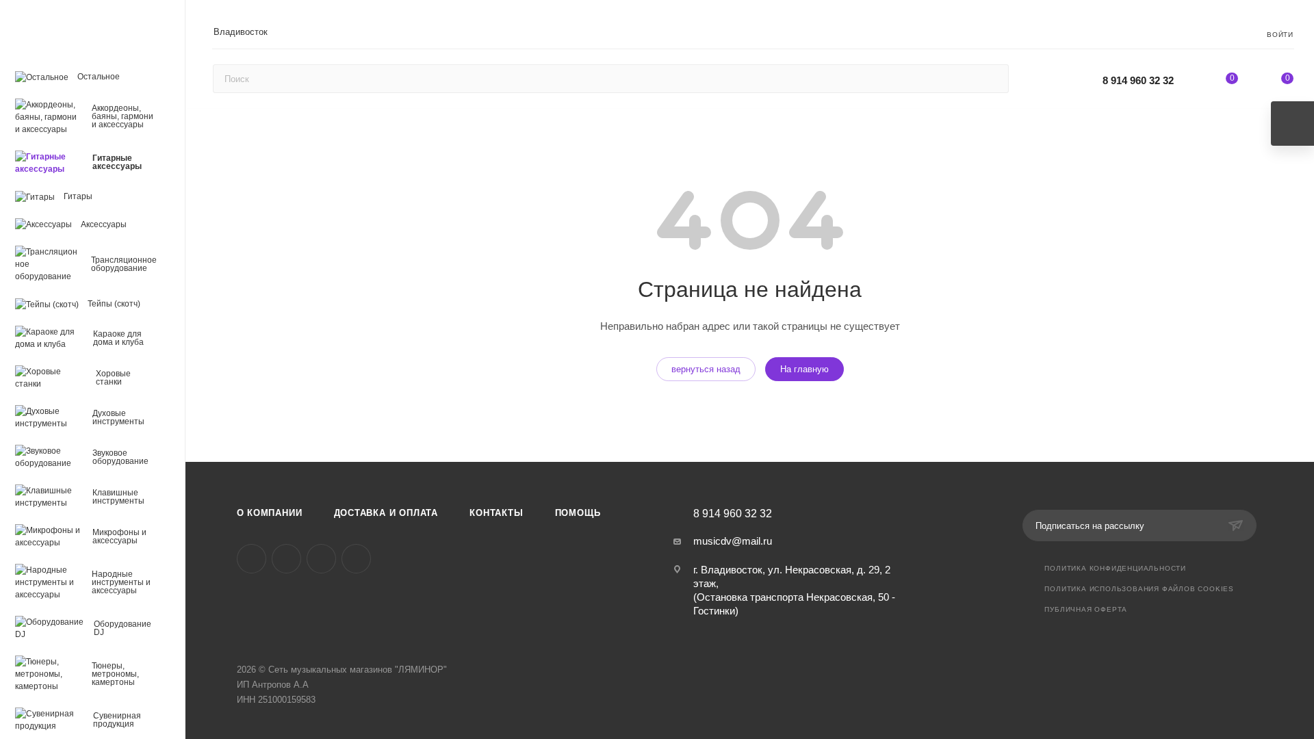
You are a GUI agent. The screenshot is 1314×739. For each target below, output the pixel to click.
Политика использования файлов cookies (1139, 589)
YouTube (321, 558)
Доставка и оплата (386, 513)
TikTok (356, 558)
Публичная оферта (1085, 609)
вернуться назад (705, 369)
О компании (269, 513)
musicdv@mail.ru (732, 541)
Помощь (578, 513)
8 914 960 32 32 (1138, 80)
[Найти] (992, 78)
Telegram (286, 558)
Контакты (496, 513)
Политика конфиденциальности (1115, 568)
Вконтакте (251, 558)
